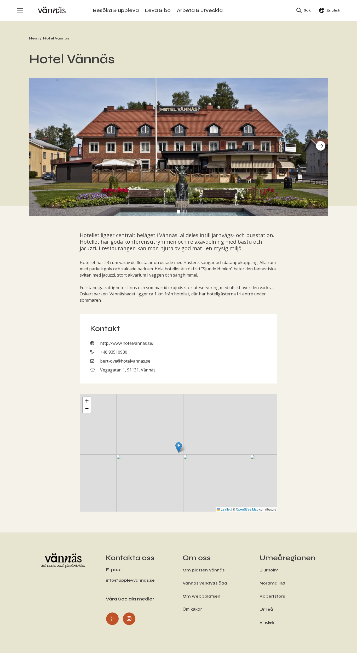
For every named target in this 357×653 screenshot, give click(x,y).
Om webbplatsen (201, 596)
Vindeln (267, 622)
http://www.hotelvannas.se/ (127, 343)
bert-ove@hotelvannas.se (125, 361)
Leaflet (225, 509)
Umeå (266, 609)
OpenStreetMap (247, 509)
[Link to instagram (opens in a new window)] (129, 618)
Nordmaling (272, 583)
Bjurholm (269, 570)
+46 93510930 (113, 352)
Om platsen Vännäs (203, 570)
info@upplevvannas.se (130, 580)
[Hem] (51, 10)
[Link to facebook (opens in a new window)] (112, 618)
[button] (178, 211)
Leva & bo (158, 10)
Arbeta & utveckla (200, 10)
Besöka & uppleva (116, 10)
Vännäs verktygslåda (205, 583)
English (333, 10)
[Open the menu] (20, 10)
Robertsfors (272, 596)
